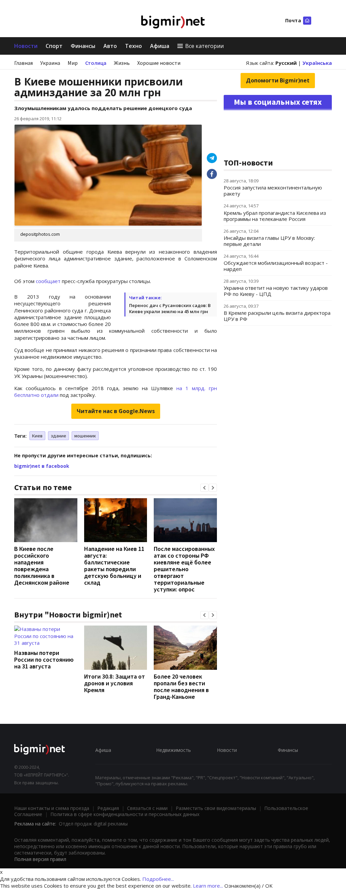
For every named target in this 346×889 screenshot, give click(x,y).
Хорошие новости (158, 62)
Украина (50, 62)
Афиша (159, 46)
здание (58, 436)
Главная (23, 62)
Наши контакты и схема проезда (51, 808)
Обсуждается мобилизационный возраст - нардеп (276, 265)
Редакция (108, 808)
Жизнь (122, 62)
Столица (95, 62)
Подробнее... (158, 878)
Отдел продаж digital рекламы (93, 823)
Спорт (54, 46)
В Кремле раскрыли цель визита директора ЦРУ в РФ (277, 315)
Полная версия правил (40, 859)
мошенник (85, 436)
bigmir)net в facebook (41, 466)
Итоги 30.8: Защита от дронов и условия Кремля (114, 683)
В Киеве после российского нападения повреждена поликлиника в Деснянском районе (41, 565)
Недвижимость (173, 750)
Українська (317, 62)
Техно (133, 46)
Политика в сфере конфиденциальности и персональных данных (124, 814)
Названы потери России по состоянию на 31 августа (44, 659)
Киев (37, 436)
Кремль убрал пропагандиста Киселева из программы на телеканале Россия (275, 215)
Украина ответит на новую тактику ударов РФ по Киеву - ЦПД (276, 290)
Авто (110, 46)
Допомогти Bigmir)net (278, 80)
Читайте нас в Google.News (116, 411)
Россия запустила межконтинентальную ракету (273, 190)
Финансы (83, 46)
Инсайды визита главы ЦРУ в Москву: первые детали (269, 240)
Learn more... (208, 885)
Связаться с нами (147, 808)
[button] (204, 488)
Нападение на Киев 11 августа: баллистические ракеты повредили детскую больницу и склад (114, 565)
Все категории (204, 46)
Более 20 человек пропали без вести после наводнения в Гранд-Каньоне (181, 686)
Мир (73, 62)
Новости (26, 46)
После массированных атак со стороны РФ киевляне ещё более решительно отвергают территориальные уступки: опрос (184, 569)
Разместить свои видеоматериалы (216, 808)
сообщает (48, 281)
